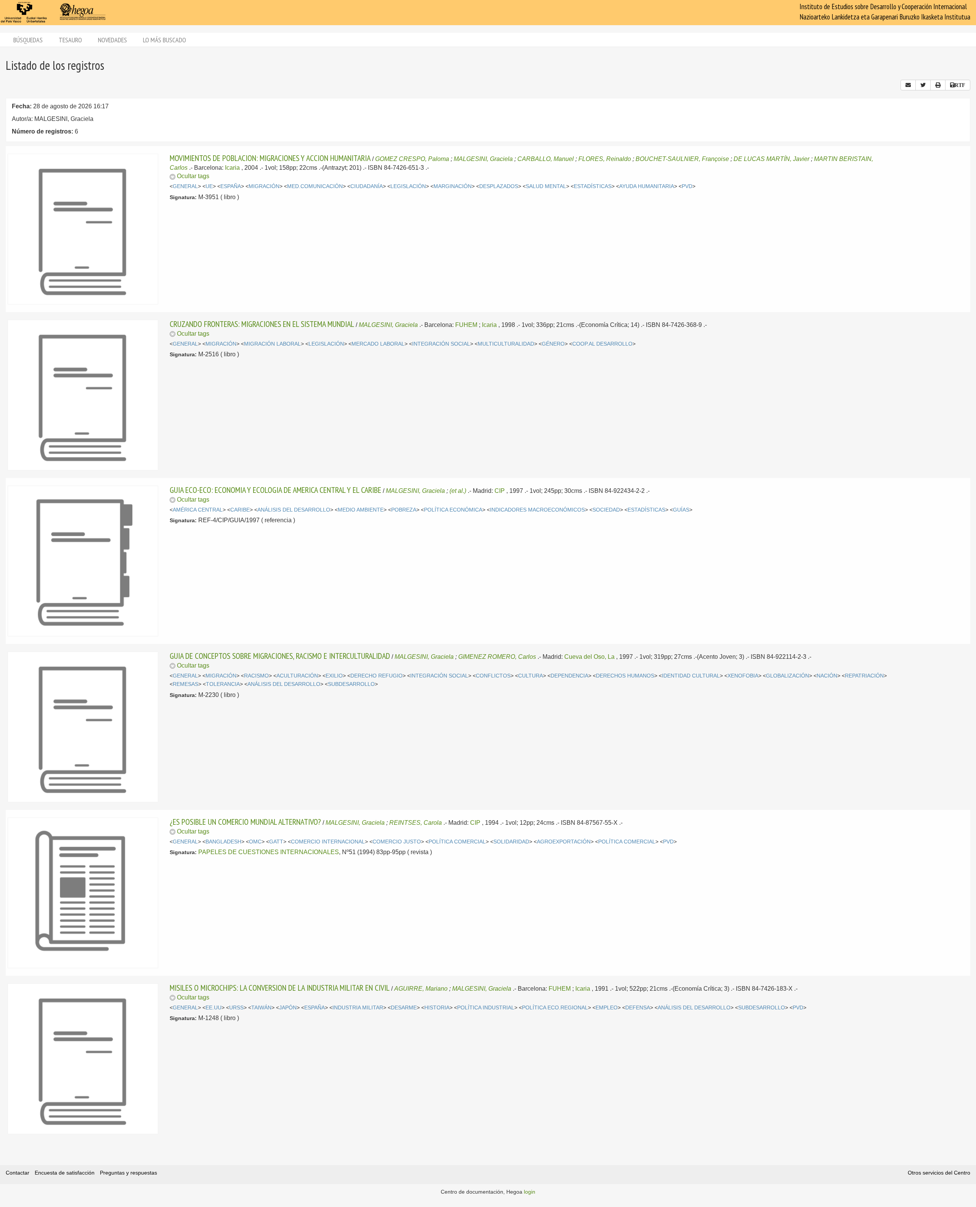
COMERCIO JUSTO (396, 842)
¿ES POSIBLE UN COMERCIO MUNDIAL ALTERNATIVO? (245, 821)
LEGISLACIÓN (408, 186)
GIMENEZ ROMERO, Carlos (497, 656)
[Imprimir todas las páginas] (938, 85)
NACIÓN (827, 676)
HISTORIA (436, 1008)
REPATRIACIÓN (864, 676)
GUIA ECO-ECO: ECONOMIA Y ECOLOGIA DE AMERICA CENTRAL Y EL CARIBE (275, 489)
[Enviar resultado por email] (908, 85)
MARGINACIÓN (452, 186)
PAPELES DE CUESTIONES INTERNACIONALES (268, 852)
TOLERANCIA (223, 684)
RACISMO (256, 676)
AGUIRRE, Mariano (421, 988)
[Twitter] (923, 85)
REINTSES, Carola (415, 822)
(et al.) (457, 491)
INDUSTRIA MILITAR (357, 1008)
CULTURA (530, 676)
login (529, 1192)
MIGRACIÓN (264, 186)
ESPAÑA (230, 186)
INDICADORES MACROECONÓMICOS (537, 510)
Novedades (112, 39)
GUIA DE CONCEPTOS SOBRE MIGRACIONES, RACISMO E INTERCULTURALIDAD (280, 655)
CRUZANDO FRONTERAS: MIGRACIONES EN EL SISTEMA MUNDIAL (262, 324)
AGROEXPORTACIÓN (564, 842)
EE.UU (213, 1008)
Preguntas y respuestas (128, 1173)
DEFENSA (637, 1008)
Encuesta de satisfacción (65, 1173)
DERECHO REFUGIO (376, 676)
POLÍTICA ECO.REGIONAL (555, 1008)
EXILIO (334, 676)
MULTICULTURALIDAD (506, 344)
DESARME (404, 1008)
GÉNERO (553, 344)
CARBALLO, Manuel (545, 159)
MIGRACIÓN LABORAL (272, 344)
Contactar (17, 1173)
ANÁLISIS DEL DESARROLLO (293, 510)
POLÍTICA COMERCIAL (457, 842)
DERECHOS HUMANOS (625, 676)
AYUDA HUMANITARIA (646, 186)
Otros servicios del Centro (939, 1173)
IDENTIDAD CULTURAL (691, 676)
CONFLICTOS (493, 676)
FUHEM (466, 325)
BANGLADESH (223, 842)
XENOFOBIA (742, 676)
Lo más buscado (164, 39)
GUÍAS (681, 510)
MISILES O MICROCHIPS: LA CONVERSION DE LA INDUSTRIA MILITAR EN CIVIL (280, 987)
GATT (276, 842)
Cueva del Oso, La (589, 656)
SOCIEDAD (606, 510)
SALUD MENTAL (546, 186)
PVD (687, 186)
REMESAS (185, 684)
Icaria (232, 167)
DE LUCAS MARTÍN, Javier (771, 159)
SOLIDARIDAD (511, 842)
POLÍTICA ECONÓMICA (453, 510)
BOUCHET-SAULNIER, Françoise (682, 159)
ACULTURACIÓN (297, 676)
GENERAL (185, 186)
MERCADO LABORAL (378, 344)
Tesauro (70, 39)
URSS (236, 1008)
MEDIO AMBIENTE (361, 510)
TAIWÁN (261, 1008)
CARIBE (240, 510)
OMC (255, 842)
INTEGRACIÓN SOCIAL (441, 344)
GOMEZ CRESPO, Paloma (412, 159)
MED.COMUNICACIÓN (315, 186)
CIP (499, 491)
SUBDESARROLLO (351, 684)
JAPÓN (288, 1008)
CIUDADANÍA (366, 186)
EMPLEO (607, 1008)
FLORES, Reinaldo (604, 159)
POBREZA (403, 510)
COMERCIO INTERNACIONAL (328, 842)
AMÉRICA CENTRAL (198, 510)
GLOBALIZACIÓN (787, 676)
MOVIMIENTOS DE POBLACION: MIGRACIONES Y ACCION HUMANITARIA (270, 158)
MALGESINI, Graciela (483, 159)
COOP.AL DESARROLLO (602, 344)
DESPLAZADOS (498, 186)
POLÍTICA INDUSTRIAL (485, 1008)
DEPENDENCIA (569, 676)
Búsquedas (28, 39)
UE (209, 186)
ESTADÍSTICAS (593, 186)
